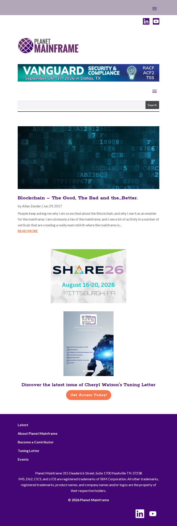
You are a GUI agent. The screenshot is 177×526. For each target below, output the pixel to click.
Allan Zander (31, 206)
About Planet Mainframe (37, 433)
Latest (23, 425)
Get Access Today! (88, 395)
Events (23, 459)
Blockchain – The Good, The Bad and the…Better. (78, 198)
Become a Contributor (36, 442)
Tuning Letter (29, 451)
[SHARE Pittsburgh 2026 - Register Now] (88, 302)
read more (28, 231)
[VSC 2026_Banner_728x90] (88, 80)
